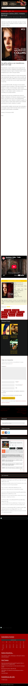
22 (20, 646)
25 (6, 647)
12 (9, 645)
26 (9, 647)
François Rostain (5, 311)
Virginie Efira (4, 317)
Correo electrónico (19, 384)
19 (9, 646)
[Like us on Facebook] (6, 432)
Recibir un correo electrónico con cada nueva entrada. (12, 395)
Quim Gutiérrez (19, 313)
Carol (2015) (3, 673)
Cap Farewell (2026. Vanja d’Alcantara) (5, 337)
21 (16, 646)
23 (23, 646)
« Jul (2, 649)
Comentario (3, 366)
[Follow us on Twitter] (9, 432)
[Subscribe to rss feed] (3, 432)
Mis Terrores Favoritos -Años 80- (7, 668)
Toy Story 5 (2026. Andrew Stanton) (11, 487)
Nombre (17, 381)
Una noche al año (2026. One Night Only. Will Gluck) (13, 352)
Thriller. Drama (12, 315)
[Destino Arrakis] (14, 4)
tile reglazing (3, 479)
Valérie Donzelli (19, 315)
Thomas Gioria (4, 315)
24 (3, 647)
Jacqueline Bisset (13, 311)
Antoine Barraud (7, 310)
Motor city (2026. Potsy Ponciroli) (13, 336)
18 (6, 646)
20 (13, 646)
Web (16, 387)
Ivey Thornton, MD (4, 499)
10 (3, 645)
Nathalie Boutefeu (12, 313)
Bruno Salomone (16, 310)
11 (6, 645)
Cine (13, 11)
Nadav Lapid (4, 313)
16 (23, 645)
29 (20, 647)
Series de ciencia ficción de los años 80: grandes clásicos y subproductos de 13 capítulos (12, 664)
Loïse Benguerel (21, 311)
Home (10, 11)
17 (3, 646)
